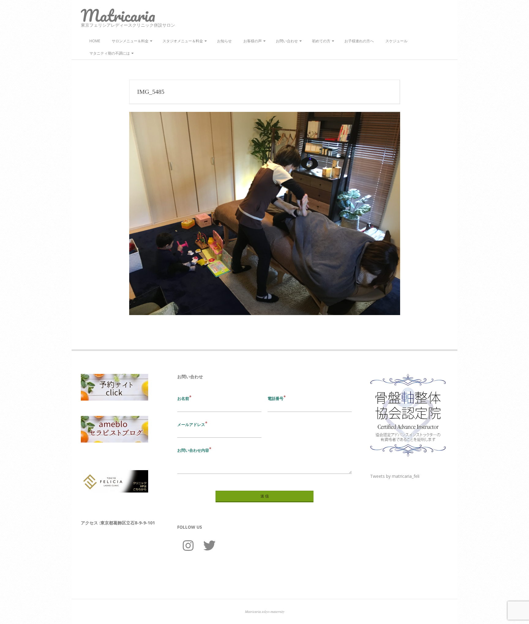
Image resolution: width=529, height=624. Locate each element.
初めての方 (321, 41)
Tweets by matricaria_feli (394, 476)
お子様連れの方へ (359, 41)
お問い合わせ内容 (193, 450)
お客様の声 (252, 41)
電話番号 (275, 398)
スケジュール (396, 41)
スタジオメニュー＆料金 (183, 41)
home (94, 41)
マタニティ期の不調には (109, 53)
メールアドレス (191, 424)
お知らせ (224, 41)
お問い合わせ (287, 41)
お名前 (183, 398)
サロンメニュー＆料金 (130, 41)
